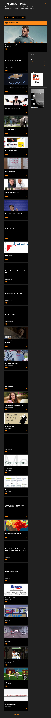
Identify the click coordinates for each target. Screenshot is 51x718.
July (32, 63)
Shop (18, 17)
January (33, 65)
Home (6, 17)
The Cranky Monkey (15, 3)
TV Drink (12, 17)
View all (7, 23)
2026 (32, 61)
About (23, 17)
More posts (16, 714)
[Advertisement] (38, 118)
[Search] (46, 3)
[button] (45, 49)
